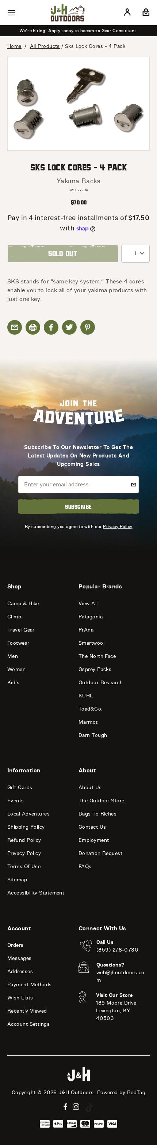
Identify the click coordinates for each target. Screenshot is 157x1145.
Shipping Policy (26, 827)
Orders (15, 945)
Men (12, 656)
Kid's (13, 682)
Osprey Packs (94, 669)
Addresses (20, 971)
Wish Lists (20, 998)
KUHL (85, 696)
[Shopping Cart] (145, 14)
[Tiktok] (89, 1107)
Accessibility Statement (35, 893)
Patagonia (90, 617)
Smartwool (91, 643)
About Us (90, 787)
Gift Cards (19, 787)
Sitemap (17, 880)
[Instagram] (76, 1106)
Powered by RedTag (121, 1092)
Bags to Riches (97, 814)
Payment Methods (29, 985)
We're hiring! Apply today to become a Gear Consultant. (78, 31)
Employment (93, 840)
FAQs (85, 866)
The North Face (97, 656)
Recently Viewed (27, 1011)
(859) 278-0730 (117, 950)
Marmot (88, 722)
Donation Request (100, 853)
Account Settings (28, 1024)
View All (88, 603)
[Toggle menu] (11, 12)
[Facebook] (65, 1106)
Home (14, 46)
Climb (14, 617)
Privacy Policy (117, 526)
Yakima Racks (78, 181)
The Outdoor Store (101, 801)
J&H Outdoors (75, 1092)
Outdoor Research (100, 682)
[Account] (127, 14)
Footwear (18, 643)
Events (15, 801)
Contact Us (92, 827)
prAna (85, 630)
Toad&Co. (90, 709)
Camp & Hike (23, 603)
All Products (45, 46)
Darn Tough (92, 735)
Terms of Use (24, 866)
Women (16, 669)
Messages (19, 958)
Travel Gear (21, 630)
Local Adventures (28, 814)
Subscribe (78, 506)
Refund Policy (24, 840)
